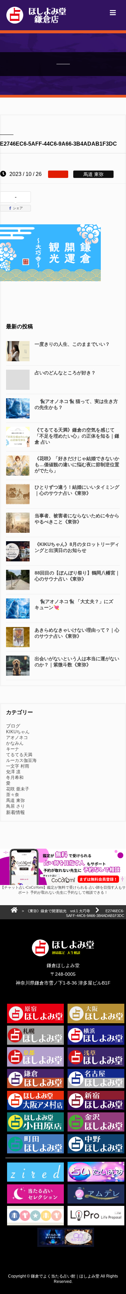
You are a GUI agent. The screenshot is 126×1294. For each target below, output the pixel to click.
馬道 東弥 (15, 800)
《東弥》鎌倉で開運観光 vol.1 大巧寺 (58, 911)
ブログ (13, 726)
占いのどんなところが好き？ (65, 372)
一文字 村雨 (17, 766)
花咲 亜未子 (17, 788)
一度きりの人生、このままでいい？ (72, 344)
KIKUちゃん (18, 731)
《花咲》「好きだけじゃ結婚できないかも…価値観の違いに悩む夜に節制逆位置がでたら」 (77, 464)
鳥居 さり (15, 806)
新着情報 (15, 812)
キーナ (12, 748)
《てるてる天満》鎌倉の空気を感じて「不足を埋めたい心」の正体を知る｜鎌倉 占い (77, 436)
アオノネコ (17, 737)
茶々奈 (12, 794)
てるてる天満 (19, 754)
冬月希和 (15, 777)
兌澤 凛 (13, 771)
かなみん (15, 743)
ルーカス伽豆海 (21, 760)
